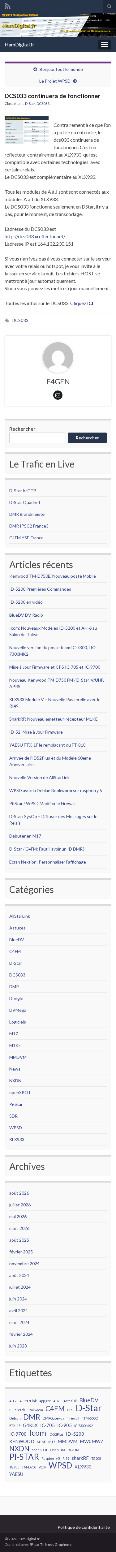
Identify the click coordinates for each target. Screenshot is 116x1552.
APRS (57, 1401)
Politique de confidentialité (84, 1527)
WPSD (15, 1127)
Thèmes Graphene (55, 1544)
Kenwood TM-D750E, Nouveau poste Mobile (52, 576)
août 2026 (19, 1193)
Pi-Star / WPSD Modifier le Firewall (42, 803)
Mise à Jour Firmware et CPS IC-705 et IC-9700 (54, 667)
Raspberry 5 (50, 1458)
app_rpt (45, 1401)
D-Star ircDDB (23, 490)
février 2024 (21, 1334)
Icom (37, 1432)
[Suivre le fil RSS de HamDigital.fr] (8, 5)
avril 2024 (18, 1310)
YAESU (16, 1474)
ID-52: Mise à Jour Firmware (36, 732)
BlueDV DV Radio (26, 615)
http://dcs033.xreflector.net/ (35, 236)
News (14, 1068)
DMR (14, 986)
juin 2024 (18, 1298)
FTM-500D (90, 1418)
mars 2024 (19, 1322)
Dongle (16, 998)
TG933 (14, 1467)
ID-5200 (75, 1434)
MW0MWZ (92, 1441)
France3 (41, 525)
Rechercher (22, 429)
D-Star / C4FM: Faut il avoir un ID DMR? (46, 848)
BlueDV (16, 939)
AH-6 (13, 1401)
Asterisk (70, 1401)
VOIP (42, 1467)
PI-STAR (24, 1456)
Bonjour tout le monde (61, 69)
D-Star (30, 103)
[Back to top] (102, 1538)
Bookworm (35, 1410)
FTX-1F (14, 1426)
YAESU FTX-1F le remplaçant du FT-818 (47, 745)
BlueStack (17, 1410)
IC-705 (47, 1425)
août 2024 (19, 1275)
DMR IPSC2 (20, 525)
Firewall (73, 1418)
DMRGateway (53, 1418)
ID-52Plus (56, 1434)
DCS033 (43, 103)
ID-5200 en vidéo (26, 602)
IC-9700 (18, 1434)
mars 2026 (19, 1228)
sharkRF (80, 1458)
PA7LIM (73, 1450)
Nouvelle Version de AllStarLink (39, 777)
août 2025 (19, 1240)
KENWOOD (21, 1441)
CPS (70, 1410)
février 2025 (21, 1251)
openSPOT (20, 1092)
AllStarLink (19, 916)
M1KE (15, 1045)
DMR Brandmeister (27, 514)
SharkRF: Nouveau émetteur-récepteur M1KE (53, 719)
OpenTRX (57, 1450)
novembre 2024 (24, 1263)
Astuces (17, 927)
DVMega (17, 1010)
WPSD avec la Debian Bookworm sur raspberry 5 (55, 790)
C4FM (15, 951)
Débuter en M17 (25, 836)
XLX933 (16, 1139)
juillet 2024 (20, 1287)
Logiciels (17, 1021)
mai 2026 (18, 1216)
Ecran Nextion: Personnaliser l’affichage (47, 861)
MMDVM (18, 1057)
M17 (13, 1033)
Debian (15, 1418)
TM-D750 (29, 1467)
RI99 (65, 1458)
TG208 (96, 1458)
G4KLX (30, 1425)
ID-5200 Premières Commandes (40, 589)
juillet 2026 (20, 1204)
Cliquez (81, 303)
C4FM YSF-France (26, 537)
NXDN (15, 1080)
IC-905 (64, 1425)
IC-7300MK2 (83, 1426)
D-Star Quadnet (25, 502)
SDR (13, 1116)
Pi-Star (16, 1104)
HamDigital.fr (19, 44)
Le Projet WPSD (55, 81)
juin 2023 (18, 1345)
